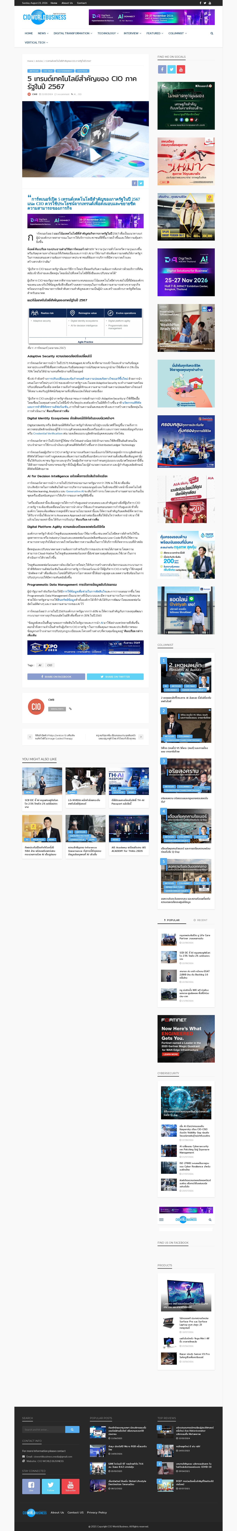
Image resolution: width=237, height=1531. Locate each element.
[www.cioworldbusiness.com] (34, 1512)
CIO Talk (48, 71)
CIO (80, 94)
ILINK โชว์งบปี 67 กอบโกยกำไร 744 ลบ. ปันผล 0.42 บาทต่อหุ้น (125, 1465)
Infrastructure (174, 887)
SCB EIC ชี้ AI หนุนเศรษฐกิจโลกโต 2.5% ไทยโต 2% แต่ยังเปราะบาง (41, 804)
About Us (67, 3)
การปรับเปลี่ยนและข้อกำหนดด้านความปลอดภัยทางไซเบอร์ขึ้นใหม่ (87, 378)
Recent (202, 920)
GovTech (82, 71)
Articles (34, 71)
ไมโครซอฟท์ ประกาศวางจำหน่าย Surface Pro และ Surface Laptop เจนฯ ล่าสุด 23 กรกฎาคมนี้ (194, 1323)
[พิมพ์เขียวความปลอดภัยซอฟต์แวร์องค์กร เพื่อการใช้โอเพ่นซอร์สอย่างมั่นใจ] (169, 1185)
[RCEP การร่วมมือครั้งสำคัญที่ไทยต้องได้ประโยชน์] (165, 1486)
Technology (107, 33)
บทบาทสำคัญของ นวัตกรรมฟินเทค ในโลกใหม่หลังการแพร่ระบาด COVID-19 (193, 1465)
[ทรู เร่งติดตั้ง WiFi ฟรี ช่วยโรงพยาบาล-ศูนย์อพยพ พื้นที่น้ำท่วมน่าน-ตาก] (169, 994)
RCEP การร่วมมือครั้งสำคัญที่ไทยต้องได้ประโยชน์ (195, 1483)
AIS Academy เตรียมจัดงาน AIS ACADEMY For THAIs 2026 (129, 849)
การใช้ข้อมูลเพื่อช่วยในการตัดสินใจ (84, 591)
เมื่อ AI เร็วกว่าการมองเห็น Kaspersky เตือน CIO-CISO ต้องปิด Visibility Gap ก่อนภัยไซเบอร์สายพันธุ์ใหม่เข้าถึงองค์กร (195, 1131)
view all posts (57, 709)
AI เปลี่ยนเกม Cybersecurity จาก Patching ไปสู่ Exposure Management (194, 1149)
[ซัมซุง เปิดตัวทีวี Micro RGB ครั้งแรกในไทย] (98, 1451)
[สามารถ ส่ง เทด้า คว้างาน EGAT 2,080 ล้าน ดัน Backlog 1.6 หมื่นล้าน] (169, 976)
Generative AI (75, 491)
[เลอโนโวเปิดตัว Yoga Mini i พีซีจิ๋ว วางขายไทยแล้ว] (169, 1343)
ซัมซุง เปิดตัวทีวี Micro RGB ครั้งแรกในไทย (127, 1448)
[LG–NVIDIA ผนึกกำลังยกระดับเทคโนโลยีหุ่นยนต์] (85, 781)
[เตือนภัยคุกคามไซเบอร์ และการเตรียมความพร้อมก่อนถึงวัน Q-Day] (186, 826)
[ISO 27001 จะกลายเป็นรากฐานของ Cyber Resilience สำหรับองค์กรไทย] (169, 1168)
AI (75, 94)
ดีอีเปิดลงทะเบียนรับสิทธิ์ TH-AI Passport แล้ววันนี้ (128, 802)
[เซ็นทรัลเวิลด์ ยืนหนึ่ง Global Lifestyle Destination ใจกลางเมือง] (98, 1486)
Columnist (176, 33)
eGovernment (64, 71)
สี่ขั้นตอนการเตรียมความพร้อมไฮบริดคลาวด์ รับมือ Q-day (186, 1113)
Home (54, 3)
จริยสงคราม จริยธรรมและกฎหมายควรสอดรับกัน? (184, 800)
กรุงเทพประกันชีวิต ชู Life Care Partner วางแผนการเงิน (195, 937)
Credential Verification (47, 433)
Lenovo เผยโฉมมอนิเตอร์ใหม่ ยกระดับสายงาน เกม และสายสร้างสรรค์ (186, 1305)
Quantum (201, 837)
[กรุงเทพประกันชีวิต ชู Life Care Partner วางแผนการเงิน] (169, 940)
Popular (173, 920)
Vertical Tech (35, 42)
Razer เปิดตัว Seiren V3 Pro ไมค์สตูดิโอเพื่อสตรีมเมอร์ (195, 1355)
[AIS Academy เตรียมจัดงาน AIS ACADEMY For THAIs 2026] (129, 828)
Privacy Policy (97, 1512)
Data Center (202, 883)
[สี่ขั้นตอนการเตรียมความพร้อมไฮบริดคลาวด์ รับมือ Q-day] (186, 1102)
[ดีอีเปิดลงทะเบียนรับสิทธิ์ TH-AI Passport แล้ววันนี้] (129, 781)
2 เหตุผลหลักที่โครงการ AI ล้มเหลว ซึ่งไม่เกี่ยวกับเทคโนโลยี (186, 699)
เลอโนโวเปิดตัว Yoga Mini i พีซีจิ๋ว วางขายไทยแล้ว (194, 1340)
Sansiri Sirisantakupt (193, 690)
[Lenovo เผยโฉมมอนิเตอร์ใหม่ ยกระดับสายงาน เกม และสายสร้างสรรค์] (186, 1294)
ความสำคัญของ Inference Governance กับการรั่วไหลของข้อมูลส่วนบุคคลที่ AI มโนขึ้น (84, 851)
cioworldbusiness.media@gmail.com (53, 1456)
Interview (131, 33)
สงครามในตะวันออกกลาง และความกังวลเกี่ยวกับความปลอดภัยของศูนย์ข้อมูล (185, 900)
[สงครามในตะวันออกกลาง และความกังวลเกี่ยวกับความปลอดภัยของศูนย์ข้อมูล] (186, 876)
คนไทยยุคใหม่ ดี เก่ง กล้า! (188, 1446)
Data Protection (79, 836)
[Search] (212, 33)
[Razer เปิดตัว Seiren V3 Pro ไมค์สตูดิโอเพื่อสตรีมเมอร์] (169, 1358)
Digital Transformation (71, 33)
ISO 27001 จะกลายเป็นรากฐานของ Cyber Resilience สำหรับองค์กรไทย (195, 1166)
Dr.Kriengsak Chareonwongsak (183, 740)
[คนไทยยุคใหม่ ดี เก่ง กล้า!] (165, 1451)
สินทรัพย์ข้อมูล (66, 599)
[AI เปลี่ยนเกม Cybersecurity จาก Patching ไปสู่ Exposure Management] (169, 1151)
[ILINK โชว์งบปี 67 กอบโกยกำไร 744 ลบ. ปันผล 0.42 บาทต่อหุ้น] (98, 1468)
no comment (63, 94)
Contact (82, 3)
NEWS (42, 33)
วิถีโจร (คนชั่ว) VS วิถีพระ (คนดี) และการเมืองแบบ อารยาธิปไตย (184, 749)
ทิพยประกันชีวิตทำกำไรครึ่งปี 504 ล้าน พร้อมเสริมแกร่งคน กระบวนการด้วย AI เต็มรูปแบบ (40, 851)
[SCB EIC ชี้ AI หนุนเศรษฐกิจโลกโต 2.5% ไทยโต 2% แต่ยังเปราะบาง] (42, 781)
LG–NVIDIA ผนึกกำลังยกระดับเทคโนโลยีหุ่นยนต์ (84, 802)
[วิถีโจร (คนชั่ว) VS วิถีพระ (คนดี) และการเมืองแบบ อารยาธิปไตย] (186, 725)
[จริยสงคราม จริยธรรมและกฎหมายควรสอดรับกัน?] (186, 775)
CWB (34, 94)
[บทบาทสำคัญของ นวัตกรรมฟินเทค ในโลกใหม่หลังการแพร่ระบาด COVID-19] (165, 1468)
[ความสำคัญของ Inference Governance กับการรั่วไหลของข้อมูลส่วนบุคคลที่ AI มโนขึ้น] (85, 828)
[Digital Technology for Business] (44, 17)
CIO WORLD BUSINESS (50, 1461)
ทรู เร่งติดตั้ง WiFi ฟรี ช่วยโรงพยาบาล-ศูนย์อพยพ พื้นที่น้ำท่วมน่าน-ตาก (194, 993)
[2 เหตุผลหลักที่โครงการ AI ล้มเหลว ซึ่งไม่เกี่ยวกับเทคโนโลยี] (186, 675)
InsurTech (38, 839)
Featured (153, 33)
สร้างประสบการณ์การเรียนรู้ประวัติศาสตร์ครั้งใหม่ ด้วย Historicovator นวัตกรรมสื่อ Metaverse (195, 1431)
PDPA (92, 839)
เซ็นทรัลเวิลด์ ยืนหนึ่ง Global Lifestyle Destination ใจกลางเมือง (127, 1483)
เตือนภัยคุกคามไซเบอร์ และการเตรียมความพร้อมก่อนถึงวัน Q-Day (185, 850)
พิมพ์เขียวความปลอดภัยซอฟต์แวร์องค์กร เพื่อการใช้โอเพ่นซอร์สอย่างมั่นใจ (195, 1183)
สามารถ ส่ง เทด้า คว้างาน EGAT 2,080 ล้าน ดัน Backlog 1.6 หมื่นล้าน (195, 974)
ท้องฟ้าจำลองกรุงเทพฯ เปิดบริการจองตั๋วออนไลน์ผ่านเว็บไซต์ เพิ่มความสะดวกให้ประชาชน (127, 1431)
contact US (75, 1512)
